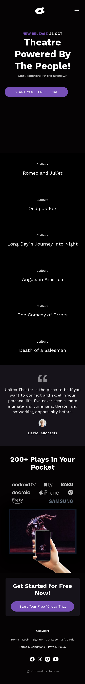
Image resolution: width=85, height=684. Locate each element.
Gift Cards (67, 639)
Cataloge (52, 639)
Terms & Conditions (32, 646)
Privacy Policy (57, 646)
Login (25, 639)
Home (15, 639)
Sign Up (38, 639)
